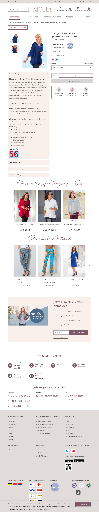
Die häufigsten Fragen (75, 397)
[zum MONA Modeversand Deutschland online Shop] (10, 484)
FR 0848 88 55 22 (20, 400)
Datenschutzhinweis (60, 338)
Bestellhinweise (43, 453)
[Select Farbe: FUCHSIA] (53, 59)
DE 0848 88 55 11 (20, 395)
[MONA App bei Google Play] (79, 461)
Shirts (11, 430)
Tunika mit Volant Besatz (74, 224)
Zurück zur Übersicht (18, 27)
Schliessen (83, 505)
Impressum (69, 424)
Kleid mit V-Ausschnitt (74, 280)
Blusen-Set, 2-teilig (25, 224)
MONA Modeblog (43, 456)
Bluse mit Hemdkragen (49, 224)
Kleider (11, 439)
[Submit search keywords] (26, 9)
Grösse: (53, 63)
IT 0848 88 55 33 (20, 406)
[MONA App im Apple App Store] (69, 461)
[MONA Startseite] (42, 9)
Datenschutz (70, 427)
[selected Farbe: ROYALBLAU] (56, 59)
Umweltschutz (70, 433)
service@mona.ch (48, 395)
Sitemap (11, 421)
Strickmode (12, 424)
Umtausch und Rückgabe (45, 424)
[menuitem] (14, 17)
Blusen (11, 436)
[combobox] (18, 9)
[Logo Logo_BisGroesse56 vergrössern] (14, 153)
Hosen (11, 433)
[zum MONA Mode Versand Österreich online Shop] (15, 484)
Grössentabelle (88, 63)
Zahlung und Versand (44, 421)
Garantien (69, 430)
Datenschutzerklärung (41, 509)
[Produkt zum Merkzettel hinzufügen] (76, 76)
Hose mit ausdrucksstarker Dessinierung (49, 281)
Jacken (11, 427)
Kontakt (11, 450)
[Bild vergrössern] (44, 64)
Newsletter (41, 430)
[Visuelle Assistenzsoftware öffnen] (77, 492)
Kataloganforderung (44, 433)
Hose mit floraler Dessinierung (25, 281)
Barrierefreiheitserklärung (74, 436)
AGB (67, 421)
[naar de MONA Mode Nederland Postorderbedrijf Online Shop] (20, 484)
